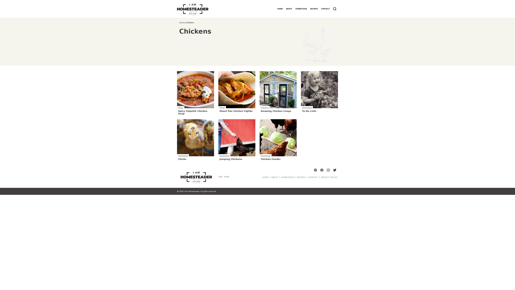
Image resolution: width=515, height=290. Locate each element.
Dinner (222, 108)
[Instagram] (328, 170)
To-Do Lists (309, 111)
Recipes (314, 9)
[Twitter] (335, 170)
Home (280, 9)
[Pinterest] (315, 170)
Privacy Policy (329, 177)
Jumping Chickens (230, 159)
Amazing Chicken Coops (276, 111)
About (289, 9)
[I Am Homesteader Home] (192, 9)
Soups (180, 108)
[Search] (335, 9)
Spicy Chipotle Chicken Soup (192, 112)
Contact (325, 9)
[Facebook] (322, 170)
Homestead (301, 9)
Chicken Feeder (271, 159)
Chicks (182, 159)
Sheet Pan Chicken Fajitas (236, 111)
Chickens (265, 108)
